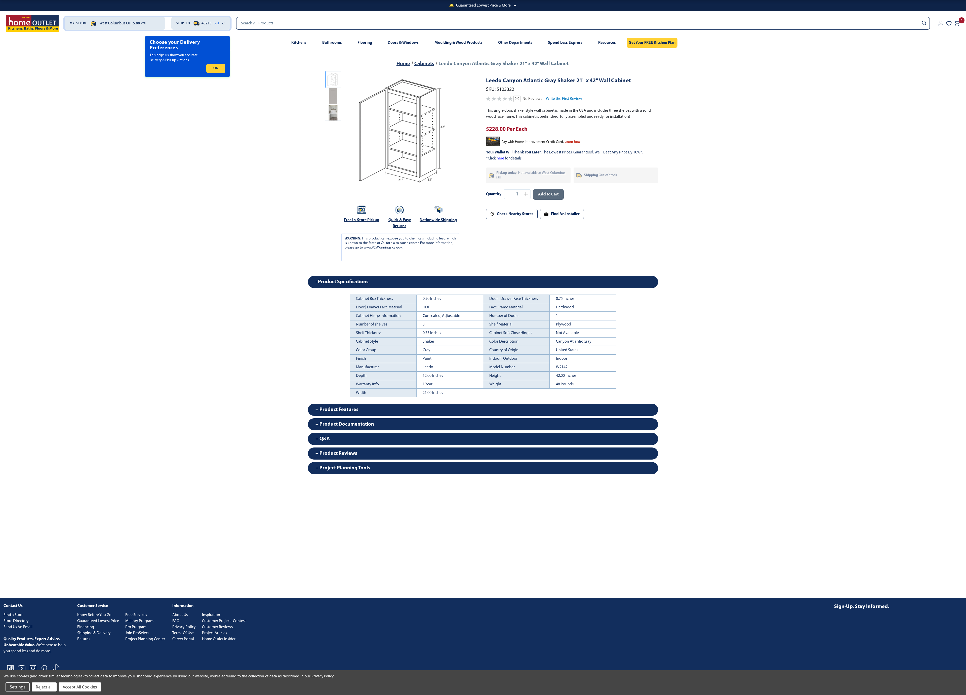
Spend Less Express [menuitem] (565, 43)
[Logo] (32, 23)
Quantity (493, 194)
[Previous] (349, 131)
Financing (85, 627)
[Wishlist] (949, 23)
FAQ (175, 621)
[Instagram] (33, 668)
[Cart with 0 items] (957, 23)
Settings (17, 687)
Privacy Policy (184, 627)
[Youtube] (22, 668)
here (500, 158)
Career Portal (183, 639)
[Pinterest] (44, 668)
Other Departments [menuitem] (515, 43)
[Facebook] (10, 668)
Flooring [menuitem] (364, 43)
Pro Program (135, 627)
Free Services (136, 615)
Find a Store (13, 615)
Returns (83, 639)
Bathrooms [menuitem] (332, 43)
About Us (180, 615)
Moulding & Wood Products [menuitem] (458, 43)
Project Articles (214, 633)
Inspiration (211, 615)
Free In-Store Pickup (361, 220)
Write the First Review (564, 99)
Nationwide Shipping (438, 220)
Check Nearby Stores (515, 214)
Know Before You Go (94, 615)
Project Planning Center (145, 639)
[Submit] (924, 23)
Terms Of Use (183, 633)
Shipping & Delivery (94, 633)
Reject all (44, 687)
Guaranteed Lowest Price (98, 621)
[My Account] (941, 23)
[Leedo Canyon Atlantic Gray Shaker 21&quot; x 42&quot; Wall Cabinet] (402, 131)
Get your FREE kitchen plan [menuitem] (652, 43)
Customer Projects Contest (224, 621)
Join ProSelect (137, 633)
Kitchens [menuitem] (298, 43)
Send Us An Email (18, 627)
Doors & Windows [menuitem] (403, 43)
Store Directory (16, 621)
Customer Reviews (217, 627)
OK (215, 68)
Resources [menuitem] (607, 43)
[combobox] (583, 23)
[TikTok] (56, 668)
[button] (483, 5)
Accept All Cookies (80, 687)
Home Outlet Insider (218, 639)
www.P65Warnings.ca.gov (383, 248)
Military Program (139, 621)
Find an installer (565, 214)
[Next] (455, 131)
